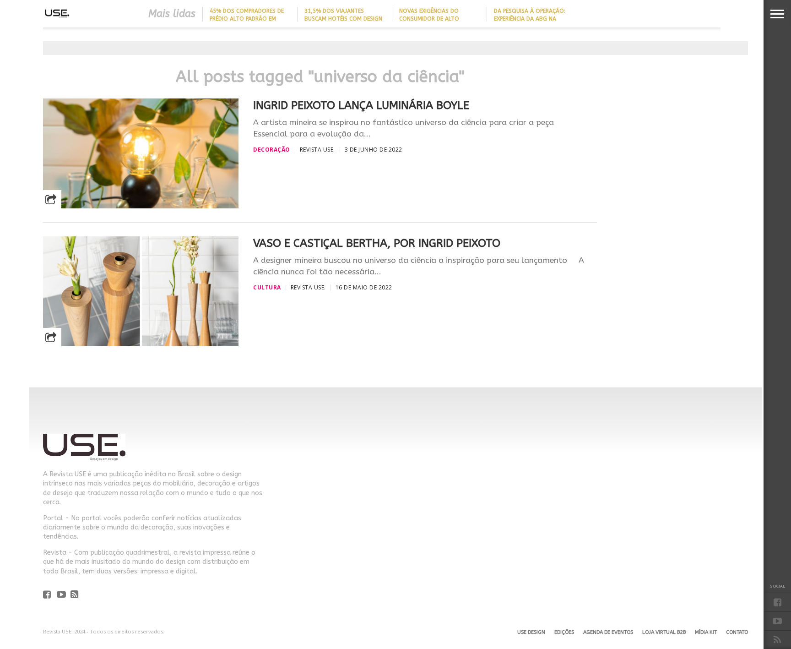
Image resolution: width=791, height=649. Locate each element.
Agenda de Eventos (608, 632)
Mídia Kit (706, 632)
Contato (737, 632)
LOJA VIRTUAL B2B (664, 632)
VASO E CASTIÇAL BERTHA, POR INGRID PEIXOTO (376, 243)
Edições (564, 632)
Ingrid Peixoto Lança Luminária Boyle (361, 105)
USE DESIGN (531, 632)
